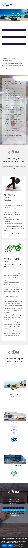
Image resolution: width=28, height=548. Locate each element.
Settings (17, 545)
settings (16, 542)
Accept (4, 545)
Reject (10, 545)
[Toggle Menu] (24, 4)
